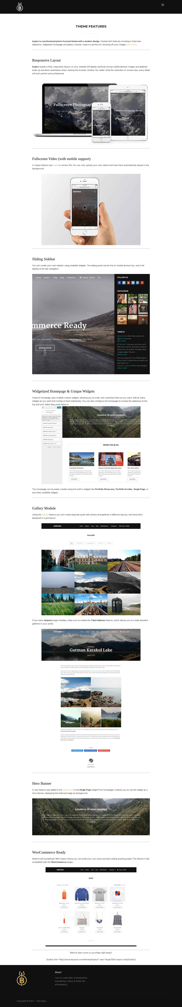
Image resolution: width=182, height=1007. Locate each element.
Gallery (45, 514)
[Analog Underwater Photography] (22, 972)
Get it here (132, 44)
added (56, 165)
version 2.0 (68, 790)
